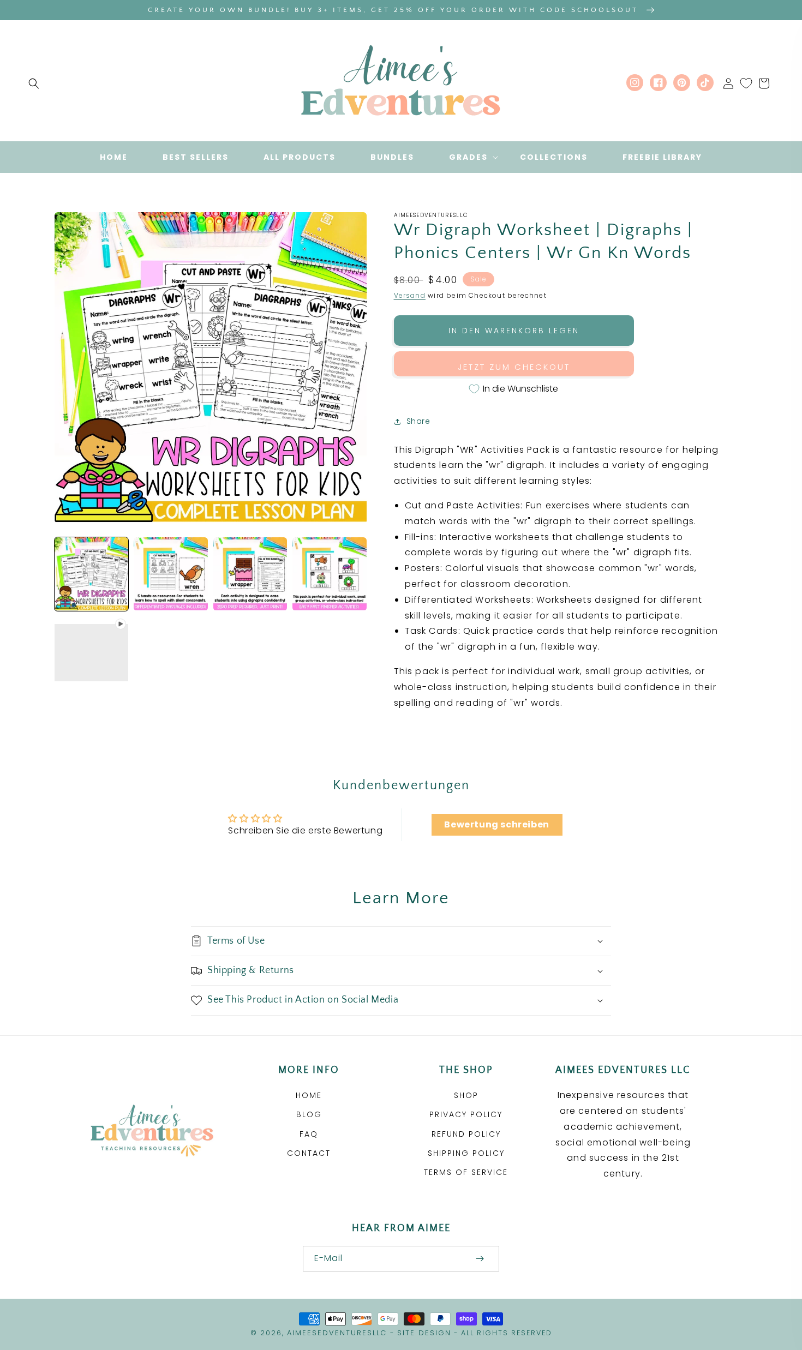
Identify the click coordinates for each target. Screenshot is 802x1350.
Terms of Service (466, 1172)
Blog (309, 1114)
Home (309, 1095)
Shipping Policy (466, 1153)
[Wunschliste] (746, 83)
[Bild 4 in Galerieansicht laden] (329, 574)
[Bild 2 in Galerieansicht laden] (170, 574)
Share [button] (418, 421)
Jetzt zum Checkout (514, 367)
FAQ (309, 1134)
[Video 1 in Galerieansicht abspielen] (91, 653)
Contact (309, 1153)
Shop (466, 1095)
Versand (410, 295)
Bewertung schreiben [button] (496, 824)
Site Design (424, 1333)
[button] (34, 83)
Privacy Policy (465, 1114)
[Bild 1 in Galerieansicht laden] (91, 574)
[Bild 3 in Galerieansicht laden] (250, 574)
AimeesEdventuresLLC (337, 1333)
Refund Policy (466, 1134)
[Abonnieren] (479, 1258)
